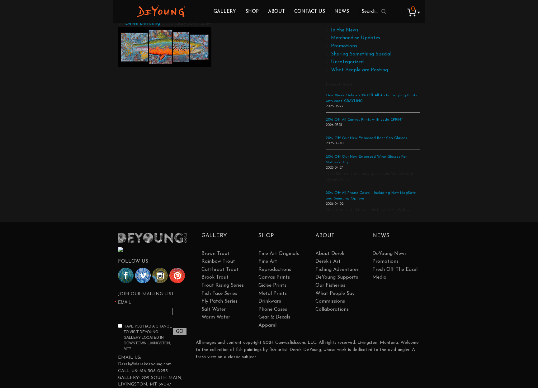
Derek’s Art (328, 261)
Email (124, 302)
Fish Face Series (219, 293)
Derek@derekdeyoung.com (145, 364)
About (276, 11)
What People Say (335, 293)
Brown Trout (215, 253)
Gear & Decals (274, 317)
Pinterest (177, 275)
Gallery (225, 11)
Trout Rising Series (222, 285)
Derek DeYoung (161, 11)
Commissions (330, 301)
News (341, 11)
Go (179, 331)
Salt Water (213, 309)
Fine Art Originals (278, 253)
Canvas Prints (274, 277)
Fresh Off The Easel (395, 269)
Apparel (267, 325)
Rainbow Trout (218, 261)
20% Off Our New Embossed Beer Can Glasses (366, 138)
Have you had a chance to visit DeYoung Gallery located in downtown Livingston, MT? (148, 337)
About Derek (329, 253)
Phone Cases (272, 309)
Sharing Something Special (361, 54)
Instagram (160, 275)
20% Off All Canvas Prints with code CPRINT (365, 120)
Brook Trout (215, 277)
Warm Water (215, 317)
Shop (252, 11)
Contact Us (309, 11)
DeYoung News (389, 253)
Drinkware (269, 301)
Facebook (126, 275)
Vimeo (143, 275)
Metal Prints (272, 293)
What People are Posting (359, 70)
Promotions (344, 46)
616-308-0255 (153, 371)
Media (379, 277)
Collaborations (332, 309)
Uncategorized (347, 62)
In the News (344, 30)
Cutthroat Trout (219, 269)
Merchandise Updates (355, 38)
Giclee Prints (272, 285)
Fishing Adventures (337, 269)
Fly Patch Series (219, 301)
